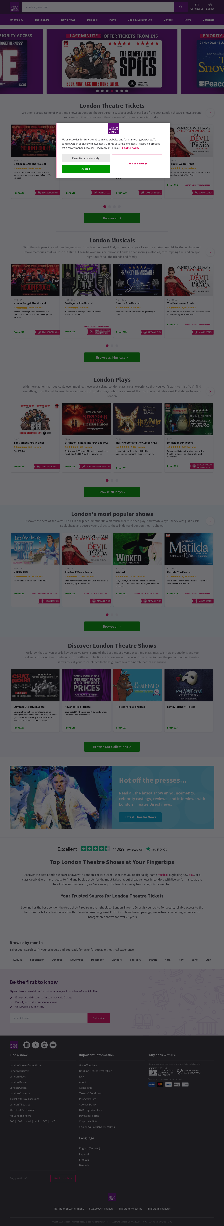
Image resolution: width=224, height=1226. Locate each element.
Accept (86, 168)
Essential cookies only (85, 158)
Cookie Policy (130, 148)
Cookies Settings (137, 163)
